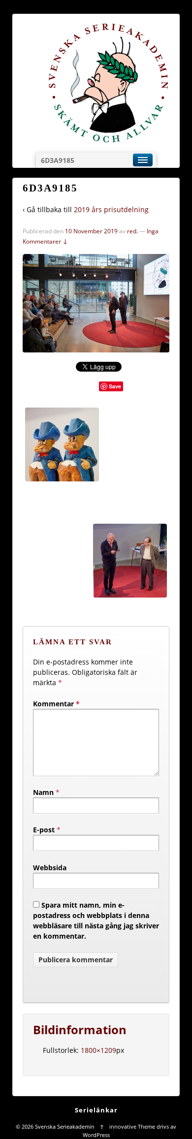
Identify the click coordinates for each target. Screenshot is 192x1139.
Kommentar (56, 703)
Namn (43, 792)
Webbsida (49, 867)
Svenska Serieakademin (64, 1126)
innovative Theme (132, 1126)
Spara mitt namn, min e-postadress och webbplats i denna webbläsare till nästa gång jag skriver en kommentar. (96, 920)
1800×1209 (98, 1050)
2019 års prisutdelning (111, 209)
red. (132, 231)
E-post (44, 829)
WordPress (96, 1135)
